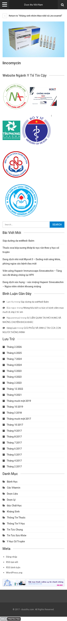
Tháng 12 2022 (15, 388)
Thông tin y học (16, 523)
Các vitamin (13, 487)
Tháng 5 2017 (14, 454)
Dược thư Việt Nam (33, 4)
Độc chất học (14, 505)
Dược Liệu (12, 493)
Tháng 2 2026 (14, 347)
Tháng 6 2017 (14, 448)
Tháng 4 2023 (14, 376)
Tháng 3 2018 (14, 412)
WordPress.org (14, 572)
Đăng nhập (11, 556)
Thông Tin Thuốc (16, 517)
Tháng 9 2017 (14, 430)
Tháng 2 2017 (14, 466)
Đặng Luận (12, 327)
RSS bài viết (12, 562)
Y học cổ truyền (16, 541)
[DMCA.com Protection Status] (10, 618)
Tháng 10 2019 (15, 406)
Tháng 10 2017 (15, 424)
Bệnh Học (12, 481)
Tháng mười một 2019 (19, 401)
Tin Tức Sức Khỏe (16, 535)
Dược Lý (11, 499)
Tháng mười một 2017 (19, 418)
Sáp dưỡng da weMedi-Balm (18, 240)
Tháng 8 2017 (14, 436)
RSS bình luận (13, 567)
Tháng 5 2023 (14, 371)
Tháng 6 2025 (14, 353)
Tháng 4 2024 (14, 365)
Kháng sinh (13, 511)
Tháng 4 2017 (14, 460)
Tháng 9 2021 (14, 394)
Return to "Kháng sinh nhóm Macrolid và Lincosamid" (35, 15)
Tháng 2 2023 (14, 382)
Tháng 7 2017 (14, 442)
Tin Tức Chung (15, 529)
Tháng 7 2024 (14, 359)
